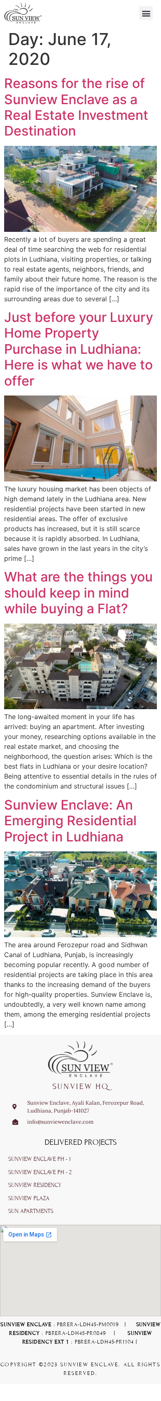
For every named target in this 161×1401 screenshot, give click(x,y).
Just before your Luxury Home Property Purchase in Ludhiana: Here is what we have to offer (78, 349)
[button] (146, 13)
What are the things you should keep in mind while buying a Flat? (78, 593)
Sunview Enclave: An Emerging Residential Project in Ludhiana (70, 821)
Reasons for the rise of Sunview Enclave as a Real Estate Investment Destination (76, 107)
